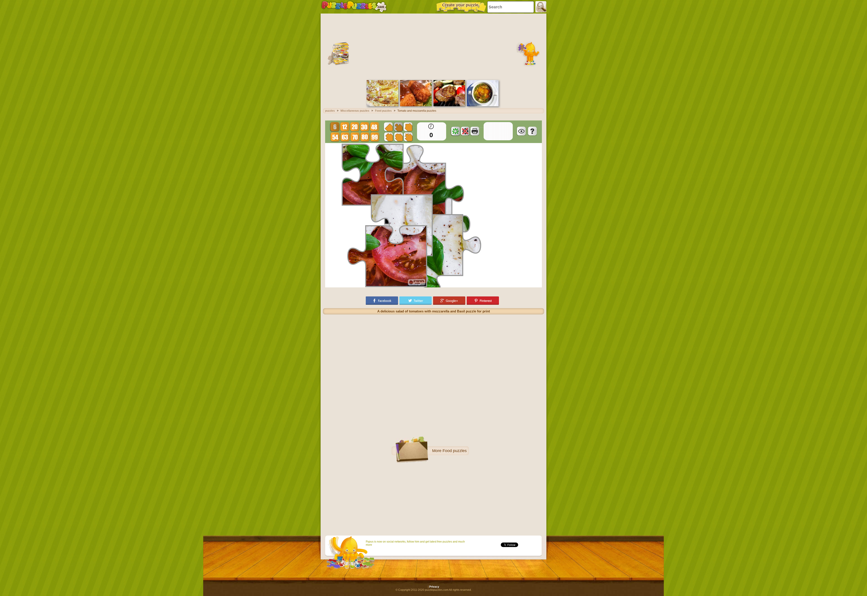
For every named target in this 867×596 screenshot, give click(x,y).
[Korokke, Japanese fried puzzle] (416, 105)
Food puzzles (455, 450)
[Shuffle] (455, 131)
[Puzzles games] (354, 7)
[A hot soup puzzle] (483, 105)
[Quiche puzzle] (382, 105)
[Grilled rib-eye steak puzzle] (449, 105)
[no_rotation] (465, 131)
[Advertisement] (433, 46)
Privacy (434, 586)
